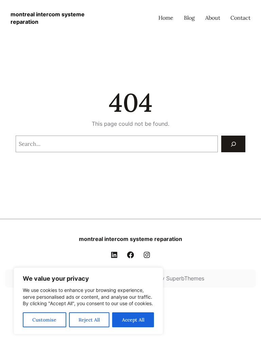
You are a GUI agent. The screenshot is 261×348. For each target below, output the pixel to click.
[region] (88, 300)
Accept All (133, 320)
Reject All (89, 320)
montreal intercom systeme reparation (130, 239)
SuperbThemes (185, 278)
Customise (44, 320)
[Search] (233, 144)
